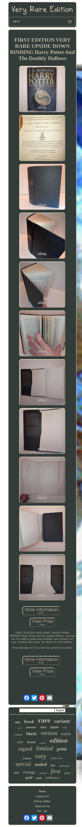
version (48, 733)
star (17, 722)
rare (44, 720)
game (67, 772)
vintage (29, 772)
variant (62, 721)
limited (44, 748)
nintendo (43, 773)
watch (66, 733)
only (64, 727)
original (27, 758)
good (20, 728)
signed (25, 749)
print (62, 749)
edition (59, 740)
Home (42, 791)
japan (54, 727)
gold (28, 777)
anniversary (64, 766)
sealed (41, 764)
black (31, 733)
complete (42, 743)
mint (20, 742)
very (41, 756)
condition (18, 734)
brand (31, 742)
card (39, 778)
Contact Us (42, 796)
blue (53, 765)
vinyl (43, 727)
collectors (52, 778)
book (29, 721)
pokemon (31, 727)
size (16, 772)
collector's (56, 758)
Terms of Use (42, 806)
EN (39, 811)
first (55, 771)
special (23, 764)
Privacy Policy (42, 801)
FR (45, 811)
